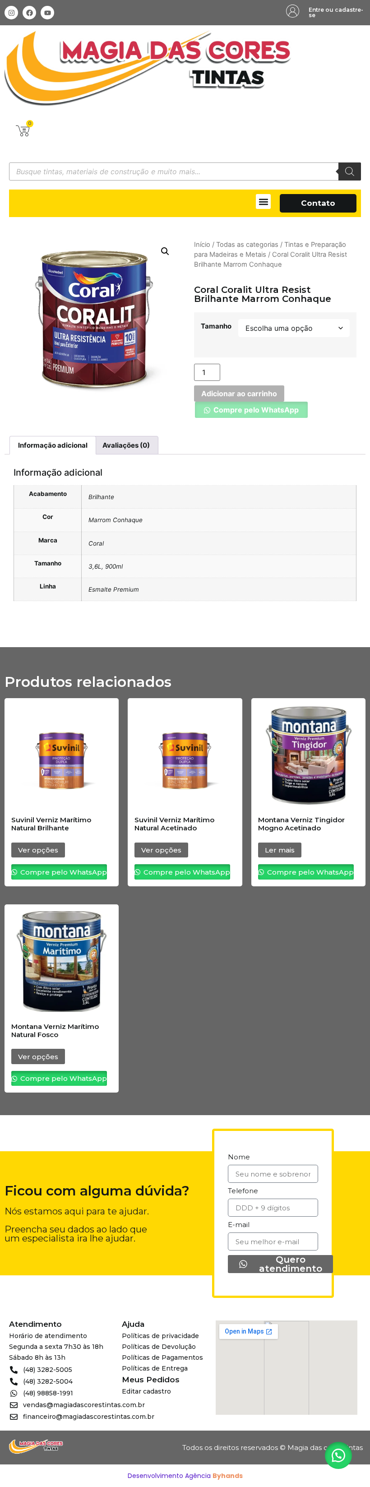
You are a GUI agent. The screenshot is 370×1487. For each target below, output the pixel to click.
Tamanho (216, 326)
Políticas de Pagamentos (162, 1357)
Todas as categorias (247, 245)
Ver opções (38, 850)
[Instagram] (11, 12)
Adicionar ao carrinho (239, 393)
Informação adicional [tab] (53, 445)
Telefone (243, 1191)
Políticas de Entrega (155, 1368)
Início (202, 245)
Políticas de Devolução (159, 1347)
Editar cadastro (146, 1391)
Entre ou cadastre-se (336, 12)
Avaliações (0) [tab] (126, 445)
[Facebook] (29, 12)
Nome (239, 1157)
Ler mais (280, 850)
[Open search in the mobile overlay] (185, 171)
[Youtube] (47, 12)
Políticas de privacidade (160, 1336)
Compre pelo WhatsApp (256, 409)
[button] (263, 201)
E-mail (239, 1225)
